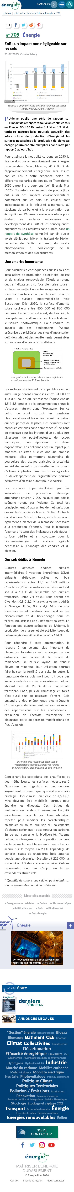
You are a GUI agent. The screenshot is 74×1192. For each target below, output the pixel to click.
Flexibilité (55, 1054)
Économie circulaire (38, 1109)
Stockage (18, 1103)
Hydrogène (15, 1063)
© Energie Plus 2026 (37, 1175)
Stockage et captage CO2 (45, 1103)
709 (58, 13)
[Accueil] (11, 6)
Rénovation (25, 1096)
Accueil (19, 13)
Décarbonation (37, 1049)
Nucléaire (12, 1076)
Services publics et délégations (25, 1099)
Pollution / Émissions (29, 1091)
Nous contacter (55, 1180)
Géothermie (15, 1058)
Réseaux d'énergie (47, 1096)
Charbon (61, 1038)
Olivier (28, 54)
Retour (8, 13)
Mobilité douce (20, 1072)
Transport (15, 1108)
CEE (50, 1037)
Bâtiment (34, 1037)
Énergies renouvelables (31, 1117)
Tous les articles (34, 13)
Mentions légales (33, 1180)
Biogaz (61, 1032)
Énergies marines (48, 1113)
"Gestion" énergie (21, 1032)
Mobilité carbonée (53, 1068)
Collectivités (37, 1043)
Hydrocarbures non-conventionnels (45, 1058)
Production (57, 1091)
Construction (59, 1044)
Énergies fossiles (26, 1113)
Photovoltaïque (32, 1076)
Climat (14, 1043)
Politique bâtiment (58, 1077)
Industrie (56, 1062)
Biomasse (15, 1038)
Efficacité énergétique (26, 1054)
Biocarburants (45, 1033)
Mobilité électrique (48, 1072)
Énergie (49, 13)
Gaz (66, 1054)
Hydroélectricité (34, 1063)
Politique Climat (37, 1081)
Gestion (14, 1180)
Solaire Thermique (56, 1099)
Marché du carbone (21, 1068)
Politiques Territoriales (37, 1086)
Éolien (62, 1118)
